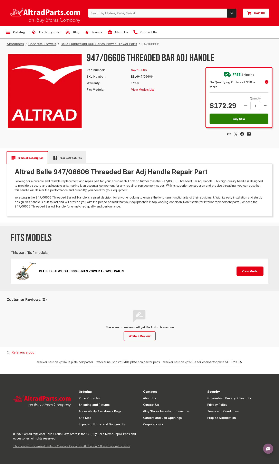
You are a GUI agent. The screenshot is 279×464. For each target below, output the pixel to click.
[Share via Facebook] (242, 134)
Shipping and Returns (94, 404)
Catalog (19, 32)
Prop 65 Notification (221, 417)
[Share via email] (248, 134)
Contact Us (151, 404)
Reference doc (22, 352)
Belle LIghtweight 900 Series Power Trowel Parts (99, 44)
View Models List (142, 89)
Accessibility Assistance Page (100, 411)
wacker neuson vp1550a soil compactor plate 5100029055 (202, 362)
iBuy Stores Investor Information (166, 411)
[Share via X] (235, 134)
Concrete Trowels (42, 44)
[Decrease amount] (245, 105)
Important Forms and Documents (102, 424)
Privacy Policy (217, 404)
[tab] (27, 158)
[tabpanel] (139, 188)
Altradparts (15, 44)
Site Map (85, 417)
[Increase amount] (265, 105)
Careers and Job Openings (162, 417)
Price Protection (90, 398)
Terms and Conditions (223, 411)
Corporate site (153, 424)
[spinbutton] (255, 105)
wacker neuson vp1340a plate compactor (65, 362)
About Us (149, 398)
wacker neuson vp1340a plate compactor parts (128, 362)
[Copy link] (229, 134)
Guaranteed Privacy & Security (229, 398)
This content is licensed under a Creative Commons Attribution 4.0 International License (71, 446)
